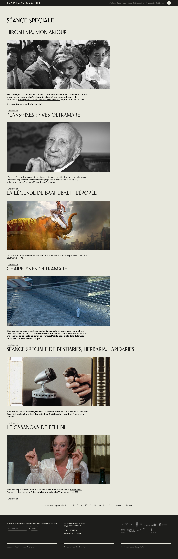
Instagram (31, 547)
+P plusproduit (129, 547)
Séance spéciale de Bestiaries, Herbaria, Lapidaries (70, 349)
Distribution (160, 3)
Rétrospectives (138, 3)
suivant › (119, 505)
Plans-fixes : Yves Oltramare (43, 115)
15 (77, 505)
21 (104, 505)
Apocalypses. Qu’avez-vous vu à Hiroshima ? (39, 99)
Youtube (17, 547)
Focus (130, 3)
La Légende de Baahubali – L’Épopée (52, 193)
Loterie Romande (163, 525)
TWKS (142, 547)
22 (108, 505)
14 (73, 505)
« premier (49, 505)
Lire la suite (13, 110)
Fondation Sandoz (141, 531)
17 (86, 505)
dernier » (129, 505)
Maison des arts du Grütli (123, 531)
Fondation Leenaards (151, 531)
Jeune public (150, 3)
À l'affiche (112, 3)
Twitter (24, 547)
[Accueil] (23, 3)
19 (95, 505)
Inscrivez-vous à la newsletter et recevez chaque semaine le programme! (32, 523)
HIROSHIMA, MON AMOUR (37, 32)
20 (99, 505)
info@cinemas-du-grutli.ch (73, 533)
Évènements (121, 3)
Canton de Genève (139, 525)
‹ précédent (60, 505)
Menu (169, 3)
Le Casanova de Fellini (36, 427)
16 (82, 505)
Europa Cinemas (131, 531)
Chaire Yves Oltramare (37, 269)
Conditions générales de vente (74, 547)
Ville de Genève (150, 525)
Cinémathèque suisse (127, 525)
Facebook (10, 547)
